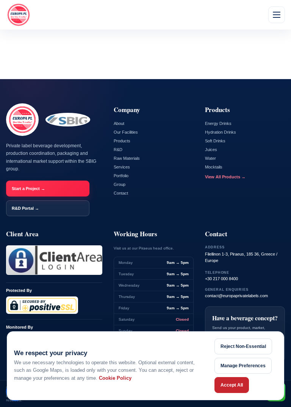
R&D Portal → (25, 208)
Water (210, 158)
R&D (118, 149)
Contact (121, 193)
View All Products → (225, 177)
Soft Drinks (215, 141)
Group (119, 184)
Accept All (232, 385)
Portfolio (121, 175)
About (119, 123)
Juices (211, 149)
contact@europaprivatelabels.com (236, 295)
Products (122, 141)
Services (122, 167)
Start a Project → (28, 188)
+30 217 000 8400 (221, 278)
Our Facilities (126, 132)
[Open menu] (276, 14)
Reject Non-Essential (243, 346)
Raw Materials (127, 158)
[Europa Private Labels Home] (18, 14)
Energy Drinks (218, 123)
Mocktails (213, 167)
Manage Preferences (243, 365)
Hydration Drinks (220, 132)
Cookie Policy (115, 378)
